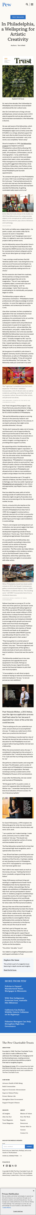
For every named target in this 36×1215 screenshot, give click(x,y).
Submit (29, 1146)
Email (3, 1143)
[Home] (18, 1043)
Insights (5, 1110)
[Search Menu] (27, 4)
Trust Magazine (18, 17)
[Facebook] (3, 1166)
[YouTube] (15, 1166)
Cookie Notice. (6, 1207)
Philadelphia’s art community (12, 484)
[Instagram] (7, 1166)
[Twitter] (13, 1165)
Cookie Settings (18, 1211)
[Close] (33, 1191)
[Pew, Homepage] (6, 4)
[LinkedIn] (10, 1166)
